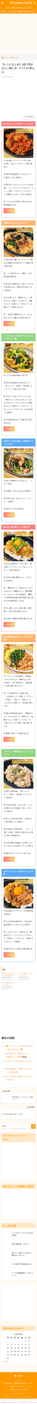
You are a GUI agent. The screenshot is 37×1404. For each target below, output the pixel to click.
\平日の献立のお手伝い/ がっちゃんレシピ (19, 5)
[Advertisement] (18, 35)
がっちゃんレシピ (26, 1386)
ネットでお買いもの (12, 1386)
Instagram (9, 211)
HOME (19, 1376)
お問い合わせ (22, 1389)
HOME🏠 (4, 11)
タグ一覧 (29, 1402)
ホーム (18, 1380)
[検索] (33, 1126)
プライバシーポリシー (18, 1393)
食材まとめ (13, 1389)
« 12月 (5, 1362)
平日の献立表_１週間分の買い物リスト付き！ (18, 1383)
